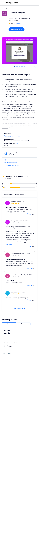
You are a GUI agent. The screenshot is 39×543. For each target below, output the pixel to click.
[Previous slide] (3, 66)
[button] (17, 143)
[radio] (9, 323)
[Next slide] (35, 66)
